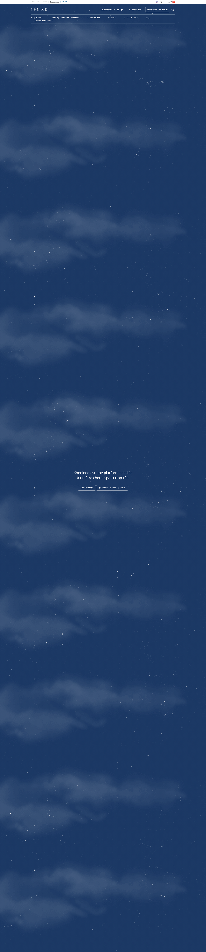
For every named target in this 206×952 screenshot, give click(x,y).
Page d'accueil (37, 17)
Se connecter (135, 9)
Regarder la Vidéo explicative (113, 488)
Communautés (93, 17)
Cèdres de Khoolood (44, 20)
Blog (147, 17)
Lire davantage (87, 488)
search (172, 9)
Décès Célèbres (131, 17)
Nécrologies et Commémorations (65, 17)
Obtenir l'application (39, 2)
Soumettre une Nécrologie (112, 9)
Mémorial (112, 17)
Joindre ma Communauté (157, 9)
